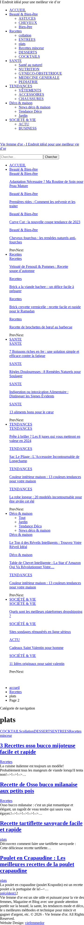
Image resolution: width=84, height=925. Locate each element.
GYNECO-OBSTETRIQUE (40, 73)
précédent (7, 893)
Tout (22, 518)
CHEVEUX (28, 23)
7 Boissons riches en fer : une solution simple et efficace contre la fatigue (44, 353)
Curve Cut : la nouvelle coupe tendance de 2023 (44, 222)
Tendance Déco (30, 111)
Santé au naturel (30, 65)
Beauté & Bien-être (23, 14)
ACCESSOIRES (31, 94)
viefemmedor (34, 923)
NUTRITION (29, 69)
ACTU (24, 124)
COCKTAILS (29, 56)
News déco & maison (34, 107)
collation (25, 35)
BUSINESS (28, 128)
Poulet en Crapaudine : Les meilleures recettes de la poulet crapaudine (37, 864)
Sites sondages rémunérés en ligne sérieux (40, 632)
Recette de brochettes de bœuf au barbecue (40, 327)
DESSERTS (28, 52)
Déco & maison (20, 103)
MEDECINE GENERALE (39, 78)
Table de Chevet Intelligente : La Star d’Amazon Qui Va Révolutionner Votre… (45, 565)
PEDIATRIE (28, 82)
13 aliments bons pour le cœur (31, 412)
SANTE (15, 61)
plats (22, 44)
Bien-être (25, 27)
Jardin (23, 116)
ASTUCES (27, 18)
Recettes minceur (31, 48)
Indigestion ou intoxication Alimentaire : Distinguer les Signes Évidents (38, 394)
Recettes (15, 31)
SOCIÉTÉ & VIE (22, 120)
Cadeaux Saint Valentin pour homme (36, 648)
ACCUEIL (17, 10)
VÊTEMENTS (30, 90)
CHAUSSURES (31, 99)
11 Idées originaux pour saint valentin (36, 664)
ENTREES (27, 40)
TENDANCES (20, 86)
